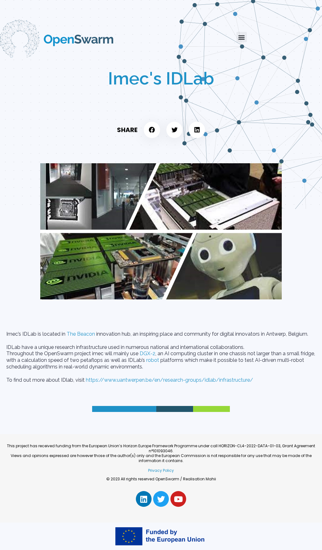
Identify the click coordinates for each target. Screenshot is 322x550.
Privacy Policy (161, 470)
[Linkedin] (144, 499)
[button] (241, 37)
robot (152, 360)
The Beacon (81, 334)
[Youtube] (178, 499)
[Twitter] (161, 499)
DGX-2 (147, 353)
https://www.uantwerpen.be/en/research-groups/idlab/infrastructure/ (169, 380)
